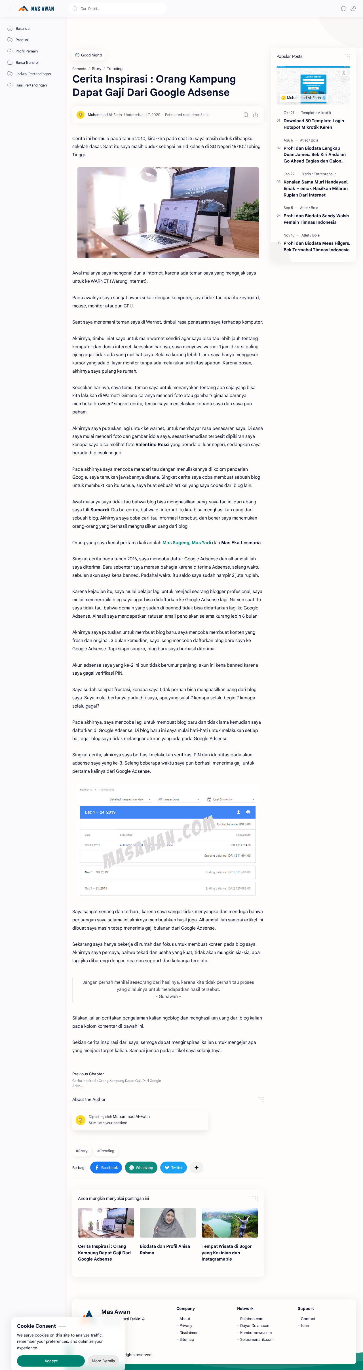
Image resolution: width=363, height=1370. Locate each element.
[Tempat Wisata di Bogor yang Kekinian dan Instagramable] (230, 1223)
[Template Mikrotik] (316, 113)
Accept (51, 1347)
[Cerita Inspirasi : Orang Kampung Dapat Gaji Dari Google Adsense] (168, 212)
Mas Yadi (201, 543)
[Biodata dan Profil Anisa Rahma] (168, 1223)
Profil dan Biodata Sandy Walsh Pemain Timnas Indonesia (316, 219)
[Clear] (161, 8)
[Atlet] (305, 140)
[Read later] (246, 115)
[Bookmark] (343, 8)
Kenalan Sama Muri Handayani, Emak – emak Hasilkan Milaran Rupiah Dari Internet (316, 188)
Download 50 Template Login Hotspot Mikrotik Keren (314, 124)
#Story (82, 1151)
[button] (353, 8)
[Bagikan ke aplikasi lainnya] (196, 1167)
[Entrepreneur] (325, 174)
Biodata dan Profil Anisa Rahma (165, 1249)
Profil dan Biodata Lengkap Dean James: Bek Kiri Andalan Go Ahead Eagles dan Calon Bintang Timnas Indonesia (315, 154)
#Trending (105, 1151)
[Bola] (314, 140)
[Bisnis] (307, 174)
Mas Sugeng (175, 543)
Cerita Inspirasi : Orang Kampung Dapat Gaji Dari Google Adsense (104, 1253)
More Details (103, 1347)
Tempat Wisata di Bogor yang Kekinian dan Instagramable (227, 1253)
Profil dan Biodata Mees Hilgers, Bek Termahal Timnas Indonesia (317, 246)
